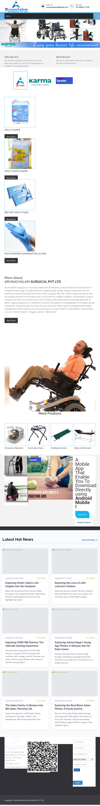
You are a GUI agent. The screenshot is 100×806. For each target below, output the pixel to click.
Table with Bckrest (82, 448)
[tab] (40, 80)
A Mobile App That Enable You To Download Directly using (85, 483)
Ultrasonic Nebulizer (14, 448)
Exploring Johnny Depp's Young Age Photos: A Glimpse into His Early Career (73, 646)
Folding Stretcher (59, 448)
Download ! (82, 514)
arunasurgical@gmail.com (57, 7)
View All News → (90, 540)
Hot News (41, 578)
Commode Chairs (36, 448)
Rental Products (84, 522)
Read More (11, 137)
